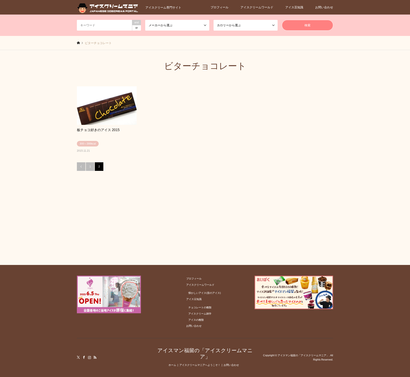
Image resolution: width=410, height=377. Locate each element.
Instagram (89, 357)
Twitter (78, 357)
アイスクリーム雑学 (199, 313)
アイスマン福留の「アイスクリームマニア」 (205, 353)
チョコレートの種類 (199, 307)
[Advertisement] (205, 203)
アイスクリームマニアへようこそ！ (199, 365)
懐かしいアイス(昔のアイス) (204, 292)
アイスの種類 (196, 319)
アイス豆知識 (294, 7)
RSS (95, 357)
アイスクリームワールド (256, 7)
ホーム (172, 365)
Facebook (83, 357)
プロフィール (219, 7)
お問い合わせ (324, 7)
